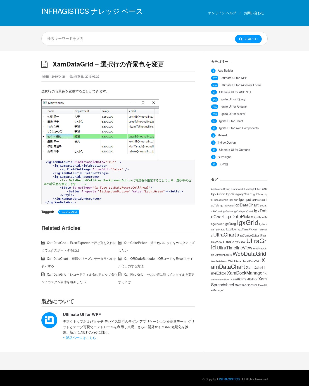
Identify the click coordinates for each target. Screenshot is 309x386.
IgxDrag (230, 223)
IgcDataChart (246, 205)
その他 (223, 164)
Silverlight (224, 157)
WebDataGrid (249, 253)
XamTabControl (246, 285)
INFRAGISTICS (229, 379)
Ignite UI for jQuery (233, 99)
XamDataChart (238, 263)
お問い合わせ (254, 12)
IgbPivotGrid (258, 199)
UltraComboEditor (248, 235)
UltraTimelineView (234, 247)
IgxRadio (220, 229)
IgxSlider (231, 229)
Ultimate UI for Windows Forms (241, 85)
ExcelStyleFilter (252, 189)
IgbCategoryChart (239, 194)
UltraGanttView (234, 241)
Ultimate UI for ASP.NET (235, 92)
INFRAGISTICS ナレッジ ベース (92, 10)
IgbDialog (258, 194)
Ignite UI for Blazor (233, 114)
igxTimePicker (247, 229)
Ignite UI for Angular (234, 106)
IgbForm (233, 199)
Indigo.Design (227, 142)
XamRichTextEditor (244, 279)
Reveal (222, 135)
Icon (264, 189)
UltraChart (224, 234)
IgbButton (218, 194)
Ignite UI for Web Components (239, 128)
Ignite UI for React (231, 121)
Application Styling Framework (227, 189)
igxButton (228, 211)
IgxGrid (247, 222)
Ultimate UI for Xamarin (234, 150)
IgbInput (245, 199)
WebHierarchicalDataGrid (244, 261)
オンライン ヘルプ (222, 12)
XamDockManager (245, 273)
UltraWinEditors (223, 254)
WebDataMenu (219, 261)
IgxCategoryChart (243, 211)
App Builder (225, 71)
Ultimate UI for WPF (82, 314)
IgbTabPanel (226, 205)
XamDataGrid (69, 212)
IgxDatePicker (239, 216)
